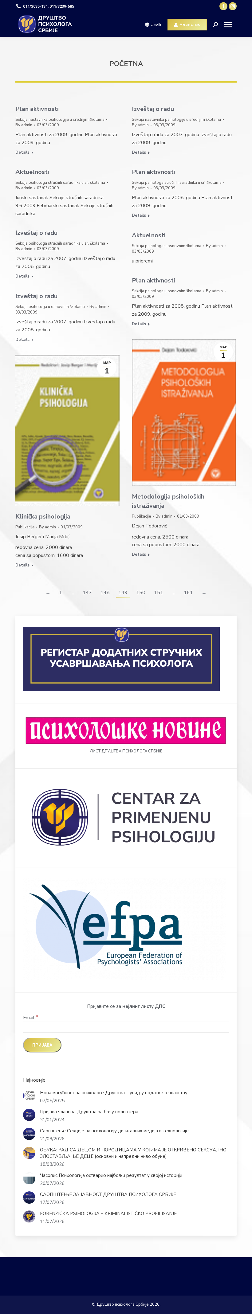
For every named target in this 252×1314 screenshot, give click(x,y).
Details (22, 152)
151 (158, 592)
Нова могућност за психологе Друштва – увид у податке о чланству (113, 1093)
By (23, 125)
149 (123, 592)
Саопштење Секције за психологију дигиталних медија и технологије (114, 1131)
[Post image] (29, 1096)
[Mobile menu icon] (230, 25)
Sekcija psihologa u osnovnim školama (166, 246)
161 (188, 592)
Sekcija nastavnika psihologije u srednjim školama (59, 119)
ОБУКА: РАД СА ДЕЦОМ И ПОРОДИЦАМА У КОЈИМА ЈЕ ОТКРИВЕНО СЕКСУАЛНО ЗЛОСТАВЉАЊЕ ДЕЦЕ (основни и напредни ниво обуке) (133, 1153)
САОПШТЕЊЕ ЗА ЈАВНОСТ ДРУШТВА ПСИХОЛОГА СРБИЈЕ (108, 1194)
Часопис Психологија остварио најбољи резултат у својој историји (111, 1175)
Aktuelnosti (32, 172)
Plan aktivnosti (37, 109)
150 (140, 592)
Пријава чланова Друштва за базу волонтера (89, 1112)
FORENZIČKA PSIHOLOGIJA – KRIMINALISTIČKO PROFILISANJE (108, 1213)
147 (87, 592)
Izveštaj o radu (153, 109)
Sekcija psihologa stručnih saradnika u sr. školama (60, 182)
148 (105, 592)
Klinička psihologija (42, 516)
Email (30, 1018)
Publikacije (141, 516)
